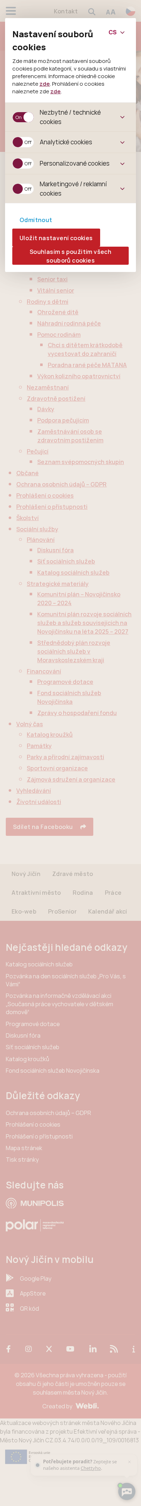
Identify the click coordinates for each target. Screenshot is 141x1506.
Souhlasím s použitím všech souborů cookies (70, 256)
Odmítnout (36, 220)
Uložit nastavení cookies (56, 238)
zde (44, 83)
